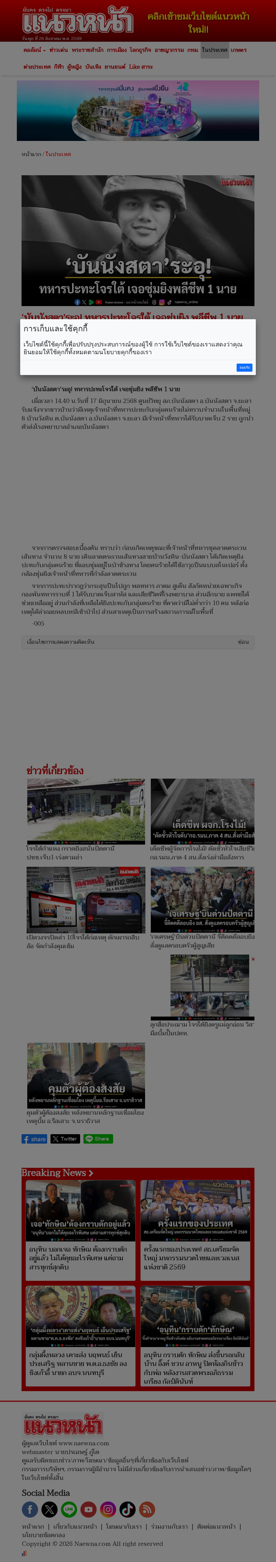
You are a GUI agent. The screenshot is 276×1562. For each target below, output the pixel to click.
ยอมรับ (245, 367)
